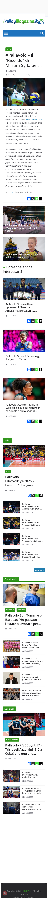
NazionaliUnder (12, 740)
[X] (33, 198)
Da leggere (10, 610)
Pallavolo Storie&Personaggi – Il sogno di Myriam (23, 357)
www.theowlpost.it (34, 119)
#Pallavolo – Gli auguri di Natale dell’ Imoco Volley (23, 256)
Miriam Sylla (12, 75)
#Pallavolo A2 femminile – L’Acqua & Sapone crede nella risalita (21, 228)
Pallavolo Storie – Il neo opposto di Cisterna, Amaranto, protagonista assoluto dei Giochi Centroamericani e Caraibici (22, 310)
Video (8, 471)
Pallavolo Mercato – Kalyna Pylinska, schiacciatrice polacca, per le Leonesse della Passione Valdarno (32, 645)
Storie (9, 49)
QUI (12, 192)
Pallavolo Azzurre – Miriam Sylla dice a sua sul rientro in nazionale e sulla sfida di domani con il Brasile (22, 409)
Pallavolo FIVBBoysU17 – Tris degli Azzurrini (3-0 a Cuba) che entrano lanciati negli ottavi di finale (23, 749)
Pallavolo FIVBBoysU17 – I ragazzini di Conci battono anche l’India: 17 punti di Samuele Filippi (32, 791)
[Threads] (40, 198)
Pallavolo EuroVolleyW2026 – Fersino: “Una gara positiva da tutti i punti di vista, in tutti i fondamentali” (22, 481)
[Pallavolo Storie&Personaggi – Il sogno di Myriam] (24, 331)
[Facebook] (29, 198)
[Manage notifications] (5, 893)
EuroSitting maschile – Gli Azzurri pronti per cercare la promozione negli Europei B (32, 693)
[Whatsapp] (36, 198)
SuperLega (21, 610)
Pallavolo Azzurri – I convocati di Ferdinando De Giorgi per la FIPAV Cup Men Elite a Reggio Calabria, (32, 807)
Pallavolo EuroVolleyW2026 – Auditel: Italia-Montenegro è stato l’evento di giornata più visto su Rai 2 (32, 775)
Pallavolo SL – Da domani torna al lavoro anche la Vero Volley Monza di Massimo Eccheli (32, 661)
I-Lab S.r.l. (27, 891)
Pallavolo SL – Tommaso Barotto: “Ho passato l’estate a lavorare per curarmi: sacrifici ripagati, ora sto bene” (23, 619)
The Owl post (27, 75)
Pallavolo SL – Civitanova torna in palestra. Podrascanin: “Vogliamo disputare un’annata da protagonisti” (32, 677)
